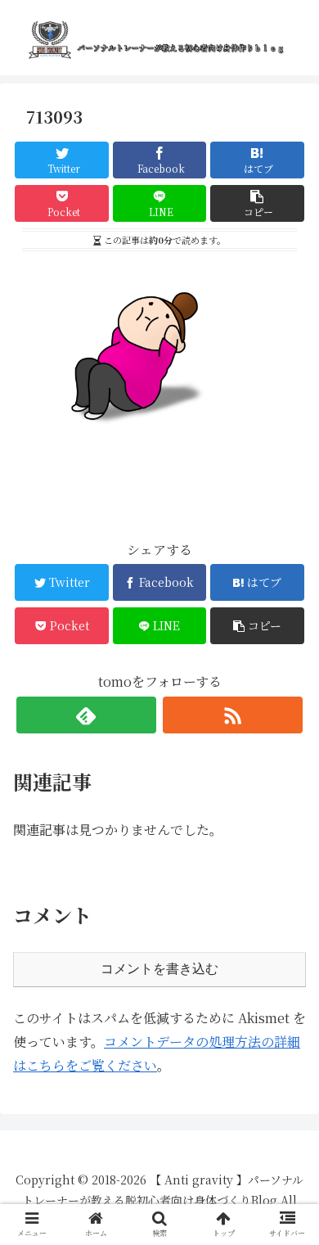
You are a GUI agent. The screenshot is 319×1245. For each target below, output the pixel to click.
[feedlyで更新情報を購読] (86, 715)
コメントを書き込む (159, 969)
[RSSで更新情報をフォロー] (233, 715)
